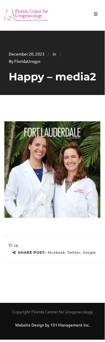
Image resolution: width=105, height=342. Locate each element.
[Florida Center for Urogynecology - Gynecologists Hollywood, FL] (26, 14)
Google (89, 252)
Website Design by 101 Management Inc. (52, 324)
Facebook (56, 252)
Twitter (74, 252)
